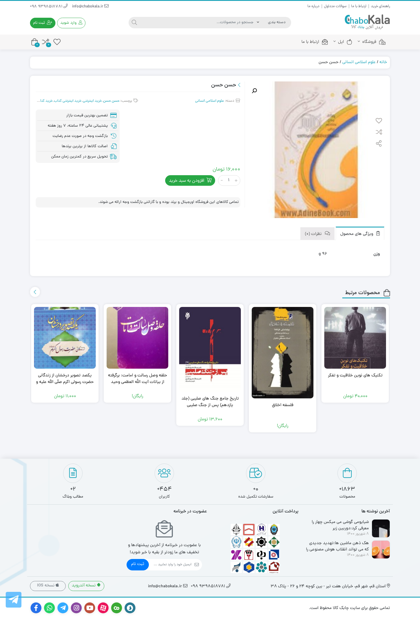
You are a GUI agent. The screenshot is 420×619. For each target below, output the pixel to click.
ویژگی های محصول (357, 234)
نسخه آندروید (84, 585)
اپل (341, 42)
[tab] (360, 233)
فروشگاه (369, 42)
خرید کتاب (45, 101)
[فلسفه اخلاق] (282, 352)
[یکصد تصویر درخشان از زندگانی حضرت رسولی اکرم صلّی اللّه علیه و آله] (65, 338)
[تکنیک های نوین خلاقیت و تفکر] (355, 338)
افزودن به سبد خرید (186, 180)
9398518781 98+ (46, 7)
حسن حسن (111, 101)
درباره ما (313, 6)
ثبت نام (137, 564)
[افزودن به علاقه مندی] (379, 121)
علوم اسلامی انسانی (359, 62)
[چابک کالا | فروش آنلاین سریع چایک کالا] (367, 22)
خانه (383, 62)
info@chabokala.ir (88, 7)
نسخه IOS (46, 585)
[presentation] (35, 292)
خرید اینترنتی (92, 101)
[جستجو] (134, 22)
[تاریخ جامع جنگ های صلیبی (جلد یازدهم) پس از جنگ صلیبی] (210, 349)
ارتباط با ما (358, 6)
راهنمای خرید (380, 6)
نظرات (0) (314, 234)
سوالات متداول (335, 6)
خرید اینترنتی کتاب (67, 101)
